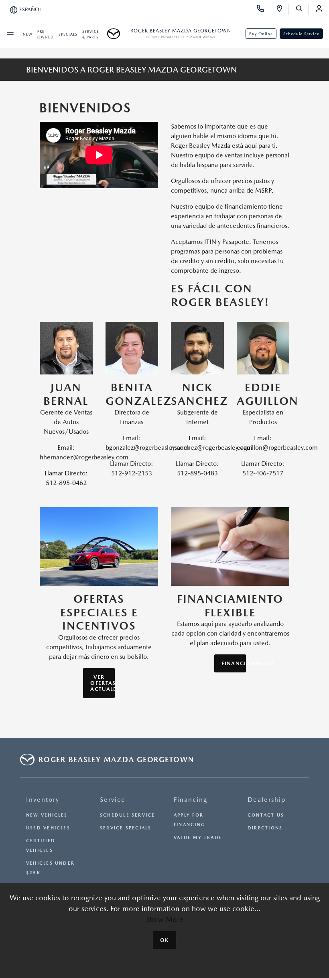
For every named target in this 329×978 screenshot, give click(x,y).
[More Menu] (10, 34)
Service (113, 799)
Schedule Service (301, 33)
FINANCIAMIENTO (233, 663)
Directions (265, 828)
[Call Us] (263, 9)
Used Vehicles (48, 828)
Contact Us (266, 815)
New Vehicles (47, 815)
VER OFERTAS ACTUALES (102, 683)
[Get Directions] (282, 9)
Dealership (267, 799)
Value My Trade (198, 837)
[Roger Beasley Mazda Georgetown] (116, 33)
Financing (190, 799)
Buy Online (261, 33)
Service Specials (126, 828)
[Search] (302, 9)
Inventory (42, 799)
